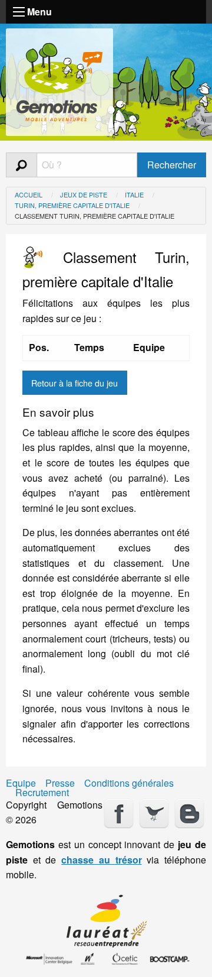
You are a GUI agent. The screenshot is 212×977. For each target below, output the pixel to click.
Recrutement (42, 792)
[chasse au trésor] (59, 79)
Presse (60, 783)
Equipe (21, 783)
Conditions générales (129, 783)
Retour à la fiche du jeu (74, 382)
